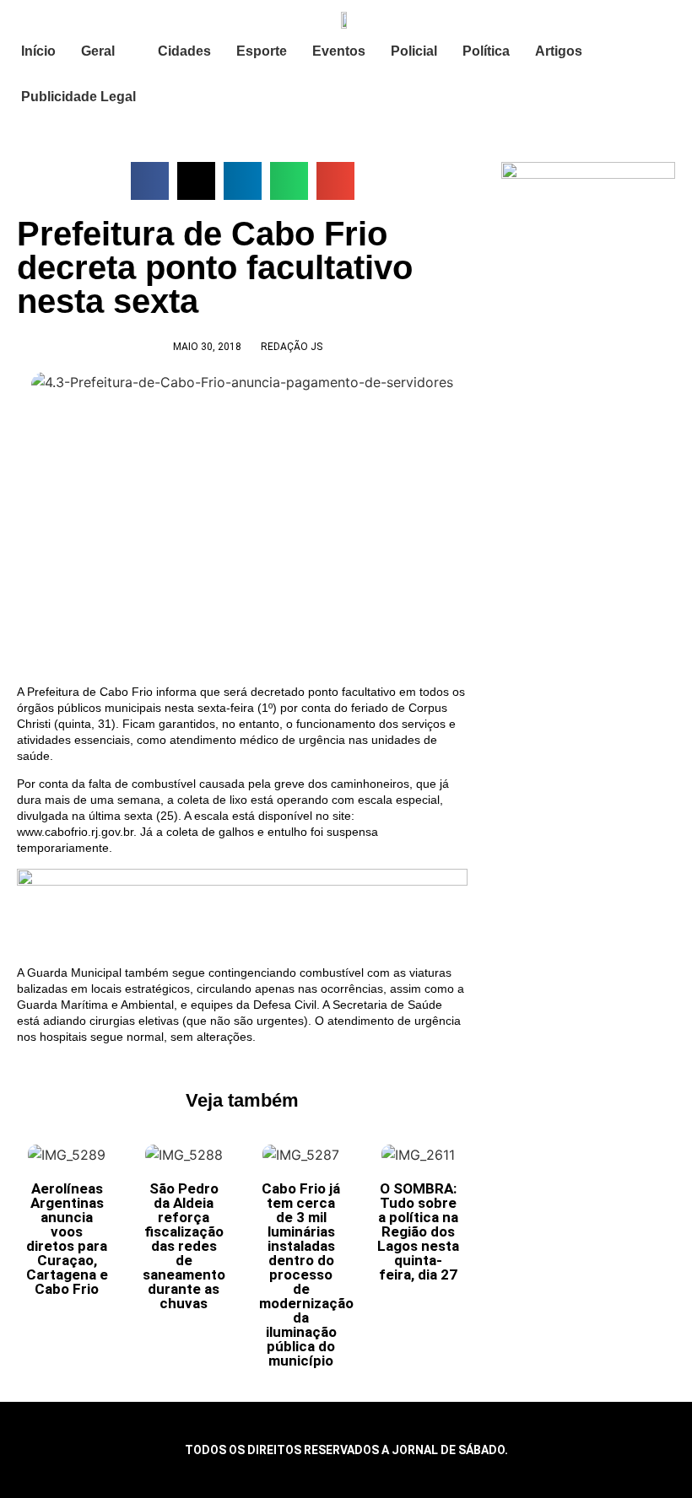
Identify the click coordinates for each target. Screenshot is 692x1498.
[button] (150, 181)
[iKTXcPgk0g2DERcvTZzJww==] (242, 881)
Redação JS (291, 347)
